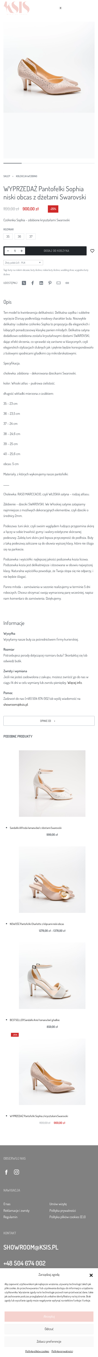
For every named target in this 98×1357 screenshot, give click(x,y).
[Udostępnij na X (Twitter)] (24, 283)
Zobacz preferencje (49, 1341)
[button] (91, 1274)
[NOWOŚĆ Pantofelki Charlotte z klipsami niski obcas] (52, 879)
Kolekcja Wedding (26, 176)
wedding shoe (67, 270)
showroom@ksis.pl (15, 704)
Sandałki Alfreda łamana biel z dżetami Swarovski (36, 828)
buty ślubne (36, 270)
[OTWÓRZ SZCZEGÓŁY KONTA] (38, 8)
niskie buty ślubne (51, 270)
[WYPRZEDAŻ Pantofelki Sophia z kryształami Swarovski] (52, 1072)
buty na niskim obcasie (19, 270)
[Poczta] (59, 283)
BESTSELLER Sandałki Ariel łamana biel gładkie (35, 1020)
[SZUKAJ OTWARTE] (48, 8)
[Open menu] (92, 8)
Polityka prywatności (62, 1351)
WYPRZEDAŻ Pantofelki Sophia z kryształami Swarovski (39, 1116)
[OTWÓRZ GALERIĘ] (49, 67)
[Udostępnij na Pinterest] (50, 283)
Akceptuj (49, 1316)
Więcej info (74, 682)
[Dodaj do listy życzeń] (92, 250)
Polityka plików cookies (37, 1351)
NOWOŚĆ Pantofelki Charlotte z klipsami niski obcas (37, 924)
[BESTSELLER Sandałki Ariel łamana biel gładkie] (52, 975)
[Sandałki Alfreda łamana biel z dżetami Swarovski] (52, 783)
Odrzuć (49, 1329)
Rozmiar (8, 229)
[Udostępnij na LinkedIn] (41, 283)
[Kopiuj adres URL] (67, 283)
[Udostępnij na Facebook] (33, 283)
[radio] (8, 236)
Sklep (6, 176)
